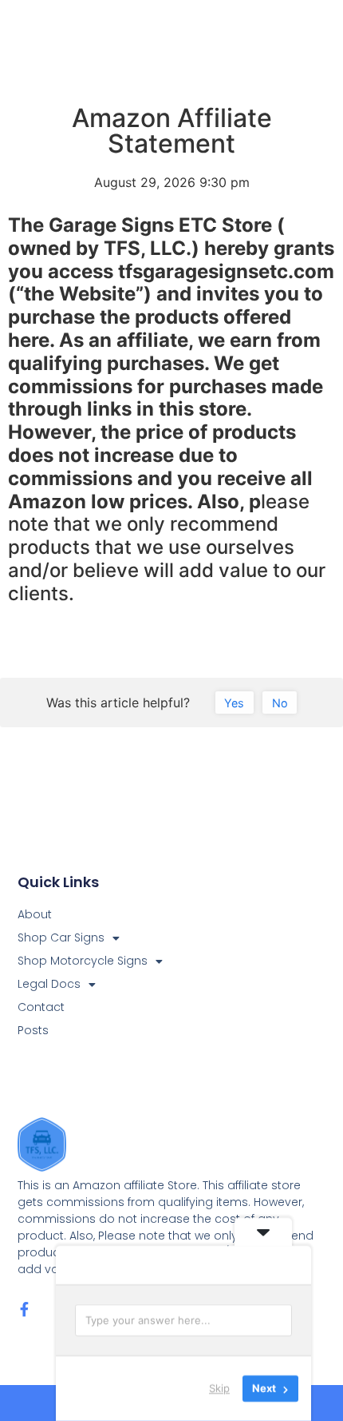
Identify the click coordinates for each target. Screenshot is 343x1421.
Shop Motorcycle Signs (83, 961)
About (35, 914)
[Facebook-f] (25, 1309)
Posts (33, 1030)
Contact (41, 1007)
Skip (219, 1388)
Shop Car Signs (61, 937)
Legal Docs (49, 984)
